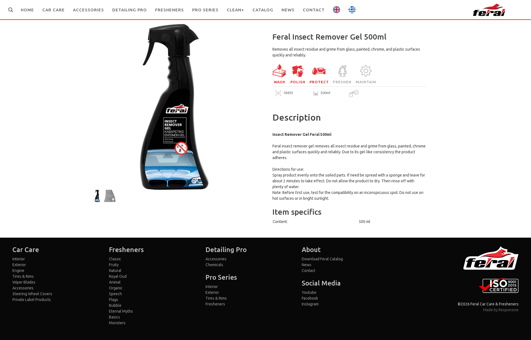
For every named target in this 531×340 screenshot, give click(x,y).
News (306, 265)
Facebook (310, 298)
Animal (115, 282)
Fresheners (215, 304)
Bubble (115, 305)
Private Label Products (31, 299)
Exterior (19, 265)
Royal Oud (118, 276)
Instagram (310, 304)
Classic (115, 259)
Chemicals (214, 265)
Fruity (114, 265)
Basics (114, 317)
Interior (18, 259)
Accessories (22, 288)
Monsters (117, 323)
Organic (116, 288)
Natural (115, 270)
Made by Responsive (501, 310)
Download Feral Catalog (322, 259)
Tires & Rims (23, 276)
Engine (18, 270)
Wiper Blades (23, 282)
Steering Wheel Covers (32, 294)
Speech (115, 294)
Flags (113, 299)
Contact (308, 270)
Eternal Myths (121, 311)
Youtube (309, 292)
